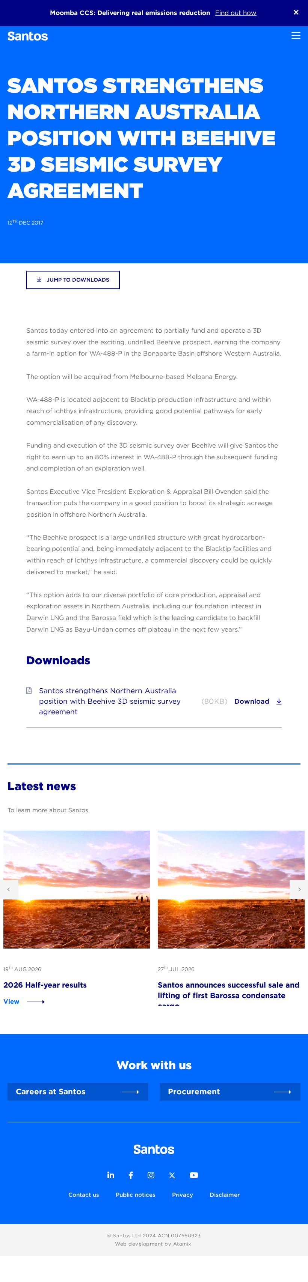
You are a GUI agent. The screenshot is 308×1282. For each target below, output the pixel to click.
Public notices (136, 1194)
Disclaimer (225, 1194)
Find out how (236, 13)
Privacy (182, 1194)
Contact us (83, 1194)
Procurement (194, 1091)
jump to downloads (77, 280)
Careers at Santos (50, 1091)
